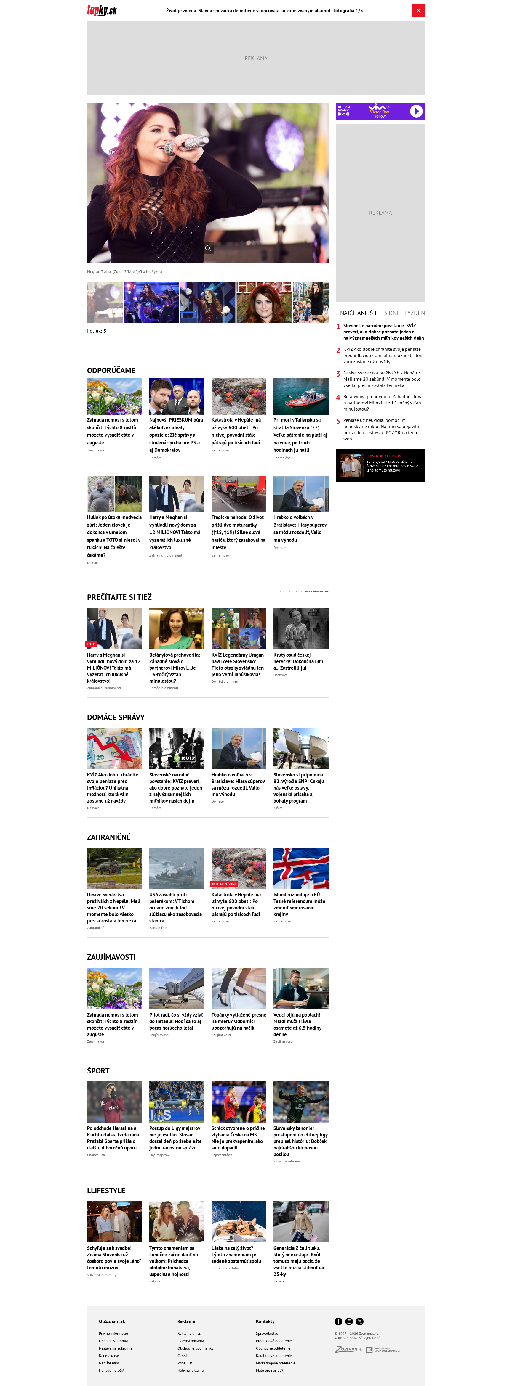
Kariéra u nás (109, 1355)
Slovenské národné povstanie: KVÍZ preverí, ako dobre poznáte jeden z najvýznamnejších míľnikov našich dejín (175, 787)
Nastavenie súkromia (115, 1348)
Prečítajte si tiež (119, 597)
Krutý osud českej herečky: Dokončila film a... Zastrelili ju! (298, 661)
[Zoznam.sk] (350, 1351)
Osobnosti (280, 675)
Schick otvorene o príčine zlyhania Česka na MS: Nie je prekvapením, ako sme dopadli (238, 1138)
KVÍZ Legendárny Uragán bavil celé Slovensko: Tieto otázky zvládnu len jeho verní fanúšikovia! (238, 665)
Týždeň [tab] (414, 313)
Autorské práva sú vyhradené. (358, 1337)
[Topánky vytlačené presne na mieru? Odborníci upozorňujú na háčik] (239, 988)
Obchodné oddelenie (273, 1348)
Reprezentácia (222, 1154)
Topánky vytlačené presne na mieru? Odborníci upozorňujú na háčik (239, 1021)
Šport (98, 1070)
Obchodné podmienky (195, 1348)
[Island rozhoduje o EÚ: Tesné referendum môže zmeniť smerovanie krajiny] (301, 868)
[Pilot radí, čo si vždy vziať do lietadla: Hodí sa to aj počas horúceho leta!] (176, 988)
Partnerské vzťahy (225, 1268)
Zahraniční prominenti (104, 688)
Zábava (154, 1281)
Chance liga (96, 1154)
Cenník (182, 1355)
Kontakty (265, 1321)
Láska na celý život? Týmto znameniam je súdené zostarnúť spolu (236, 1254)
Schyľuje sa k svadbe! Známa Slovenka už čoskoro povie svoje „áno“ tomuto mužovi (114, 1258)
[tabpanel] (380, 382)
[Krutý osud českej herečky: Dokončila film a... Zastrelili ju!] (301, 628)
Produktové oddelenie (274, 1340)
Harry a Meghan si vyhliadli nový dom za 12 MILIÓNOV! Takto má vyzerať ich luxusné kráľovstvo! (114, 668)
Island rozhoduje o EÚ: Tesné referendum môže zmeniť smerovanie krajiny (299, 904)
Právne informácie (113, 1333)
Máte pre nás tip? (269, 1370)
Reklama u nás (189, 1333)
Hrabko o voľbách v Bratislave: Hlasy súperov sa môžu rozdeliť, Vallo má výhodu (238, 784)
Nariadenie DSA (111, 1370)
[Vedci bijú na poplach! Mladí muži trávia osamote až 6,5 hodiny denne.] (301, 988)
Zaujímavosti (111, 957)
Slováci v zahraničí (287, 1161)
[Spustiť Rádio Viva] (380, 106)
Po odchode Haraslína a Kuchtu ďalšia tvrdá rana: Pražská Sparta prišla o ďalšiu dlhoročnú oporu (113, 1138)
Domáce (93, 807)
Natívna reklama (190, 1370)
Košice (278, 807)
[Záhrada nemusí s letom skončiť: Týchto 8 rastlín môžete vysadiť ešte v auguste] (114, 988)
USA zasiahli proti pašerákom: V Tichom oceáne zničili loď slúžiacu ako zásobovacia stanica (175, 907)
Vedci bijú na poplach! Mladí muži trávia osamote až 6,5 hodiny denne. (297, 1025)
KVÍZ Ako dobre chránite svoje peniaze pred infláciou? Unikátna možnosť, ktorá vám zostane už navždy (112, 787)
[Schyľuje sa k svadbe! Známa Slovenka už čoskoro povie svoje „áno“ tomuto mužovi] (114, 1221)
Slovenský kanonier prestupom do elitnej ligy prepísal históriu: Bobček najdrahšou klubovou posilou (300, 1141)
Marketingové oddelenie (275, 1363)
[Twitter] (360, 1322)
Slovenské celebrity (101, 1274)
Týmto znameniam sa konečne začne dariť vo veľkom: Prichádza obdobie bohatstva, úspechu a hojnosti (173, 1261)
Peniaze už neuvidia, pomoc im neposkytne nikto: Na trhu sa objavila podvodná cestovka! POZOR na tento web (381, 429)
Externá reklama (190, 1340)
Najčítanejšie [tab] (359, 313)
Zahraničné (109, 837)
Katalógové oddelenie (274, 1355)
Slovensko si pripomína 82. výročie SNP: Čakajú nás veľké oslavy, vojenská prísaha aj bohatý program (298, 787)
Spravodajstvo (267, 1333)
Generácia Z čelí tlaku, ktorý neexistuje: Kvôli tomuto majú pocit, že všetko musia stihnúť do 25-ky (298, 1261)
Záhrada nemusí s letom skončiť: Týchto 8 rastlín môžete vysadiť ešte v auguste (112, 1025)
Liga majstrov (159, 1154)
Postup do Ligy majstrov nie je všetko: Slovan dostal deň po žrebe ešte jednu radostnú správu (175, 1138)
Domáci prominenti (163, 688)
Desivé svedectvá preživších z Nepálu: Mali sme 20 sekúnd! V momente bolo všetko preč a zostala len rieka (113, 907)
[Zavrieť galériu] (418, 10)
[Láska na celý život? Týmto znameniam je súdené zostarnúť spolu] (239, 1221)
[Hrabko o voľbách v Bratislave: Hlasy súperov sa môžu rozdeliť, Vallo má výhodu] (239, 748)
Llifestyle (106, 1190)
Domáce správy (116, 717)
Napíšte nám (109, 1363)
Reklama (186, 1321)
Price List (184, 1363)
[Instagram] (349, 1322)
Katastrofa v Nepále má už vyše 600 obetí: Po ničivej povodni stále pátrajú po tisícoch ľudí (236, 904)
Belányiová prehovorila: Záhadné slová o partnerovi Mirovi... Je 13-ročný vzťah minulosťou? (174, 668)
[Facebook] (338, 1322)
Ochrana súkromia (113, 1340)
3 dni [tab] (391, 313)
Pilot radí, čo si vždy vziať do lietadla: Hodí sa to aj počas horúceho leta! (176, 1021)
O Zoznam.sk (112, 1321)
